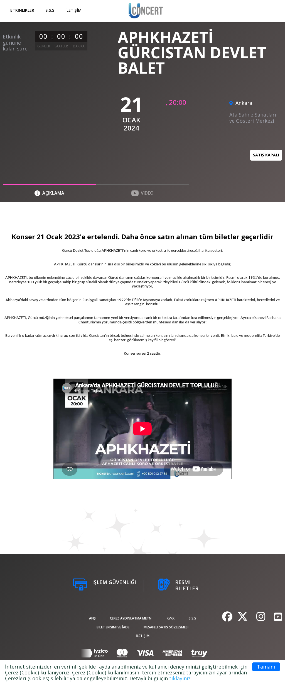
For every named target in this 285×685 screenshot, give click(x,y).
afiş (92, 618)
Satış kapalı (266, 155)
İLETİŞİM (73, 10)
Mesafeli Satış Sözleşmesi (166, 627)
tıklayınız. (180, 678)
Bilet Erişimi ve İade (113, 627)
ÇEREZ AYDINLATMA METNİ (131, 618)
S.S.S (49, 10)
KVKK (171, 618)
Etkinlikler (22, 10)
